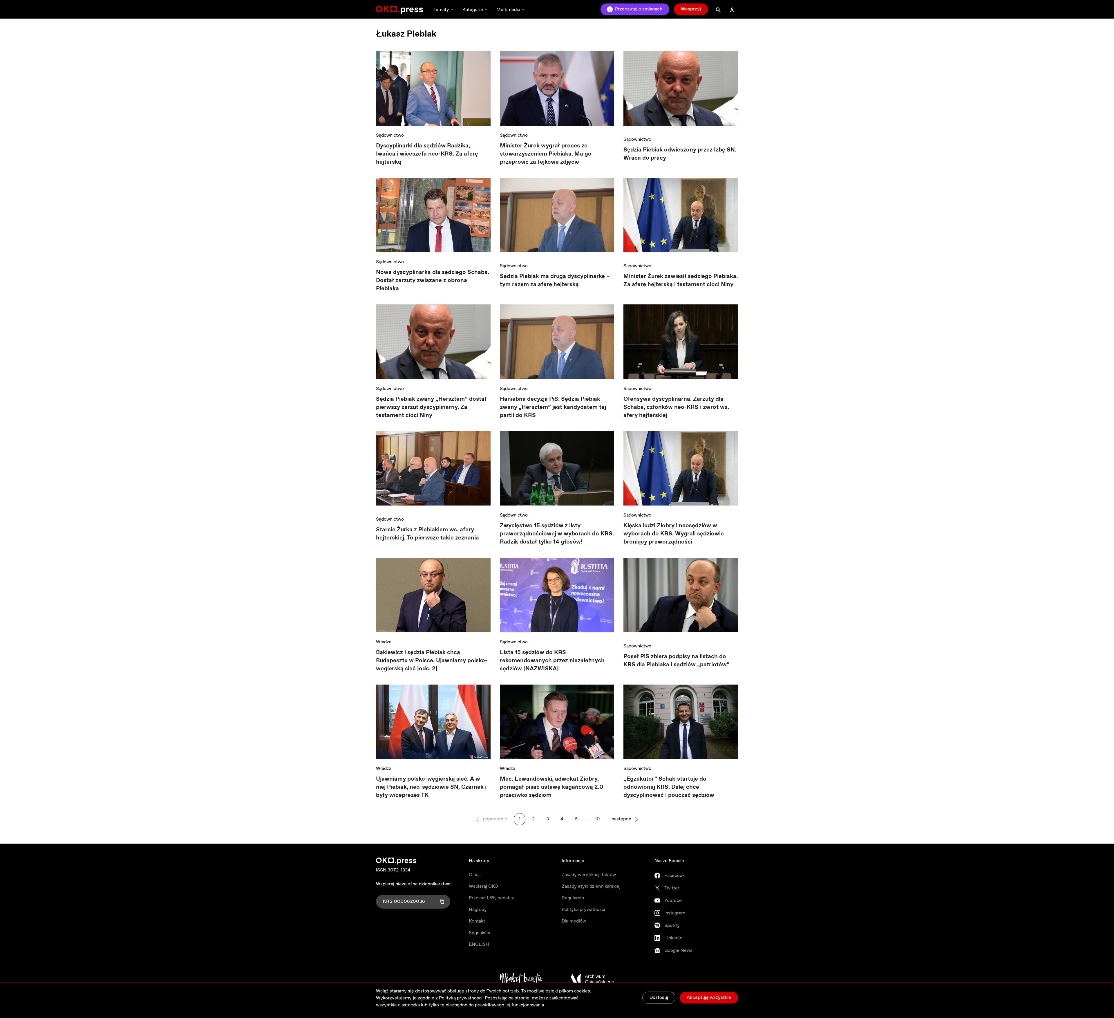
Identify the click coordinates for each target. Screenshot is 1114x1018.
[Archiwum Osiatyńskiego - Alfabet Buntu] (521, 979)
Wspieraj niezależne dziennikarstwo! (414, 884)
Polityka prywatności (583, 910)
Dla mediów (574, 921)
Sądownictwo (390, 135)
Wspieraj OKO (483, 886)
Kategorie (472, 10)
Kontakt (477, 921)
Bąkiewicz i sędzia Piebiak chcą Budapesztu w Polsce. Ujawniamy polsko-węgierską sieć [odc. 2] (431, 661)
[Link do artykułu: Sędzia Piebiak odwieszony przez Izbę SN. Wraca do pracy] (680, 90)
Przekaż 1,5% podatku (491, 898)
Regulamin (573, 898)
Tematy (441, 10)
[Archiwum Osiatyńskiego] (592, 979)
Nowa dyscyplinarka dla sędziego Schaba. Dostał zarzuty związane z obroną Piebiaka (432, 280)
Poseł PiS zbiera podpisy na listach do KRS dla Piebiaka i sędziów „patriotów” (676, 661)
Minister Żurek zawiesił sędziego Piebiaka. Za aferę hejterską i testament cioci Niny (680, 280)
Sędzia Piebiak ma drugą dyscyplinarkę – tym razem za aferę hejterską (555, 280)
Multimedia (508, 10)
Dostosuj (659, 997)
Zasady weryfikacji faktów (589, 875)
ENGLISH (479, 944)
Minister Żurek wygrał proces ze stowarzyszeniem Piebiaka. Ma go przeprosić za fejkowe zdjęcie (546, 154)
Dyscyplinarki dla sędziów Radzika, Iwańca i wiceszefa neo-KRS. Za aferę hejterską (427, 154)
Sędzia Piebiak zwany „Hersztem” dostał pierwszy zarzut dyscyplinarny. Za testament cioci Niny (431, 407)
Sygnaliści (479, 933)
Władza (383, 642)
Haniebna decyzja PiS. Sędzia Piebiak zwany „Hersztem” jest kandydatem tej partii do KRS (553, 407)
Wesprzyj (691, 9)
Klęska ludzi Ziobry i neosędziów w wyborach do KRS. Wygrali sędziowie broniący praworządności (673, 534)
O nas (475, 875)
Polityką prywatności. (461, 998)
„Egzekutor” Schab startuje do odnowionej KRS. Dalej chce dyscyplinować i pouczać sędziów (668, 787)
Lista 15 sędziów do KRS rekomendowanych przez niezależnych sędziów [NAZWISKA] (552, 661)
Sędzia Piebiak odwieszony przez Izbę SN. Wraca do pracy (679, 154)
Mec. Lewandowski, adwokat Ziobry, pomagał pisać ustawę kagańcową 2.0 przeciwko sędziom (551, 787)
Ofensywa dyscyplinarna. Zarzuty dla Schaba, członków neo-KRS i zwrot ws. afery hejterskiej (676, 407)
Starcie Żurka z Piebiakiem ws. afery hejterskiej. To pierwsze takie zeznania (427, 534)
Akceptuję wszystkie (709, 997)
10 (597, 819)
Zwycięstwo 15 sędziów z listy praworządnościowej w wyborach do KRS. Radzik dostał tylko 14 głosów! (557, 534)
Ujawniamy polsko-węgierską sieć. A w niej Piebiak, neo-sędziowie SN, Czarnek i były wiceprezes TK (431, 787)
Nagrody (478, 910)
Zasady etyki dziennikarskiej (591, 886)
